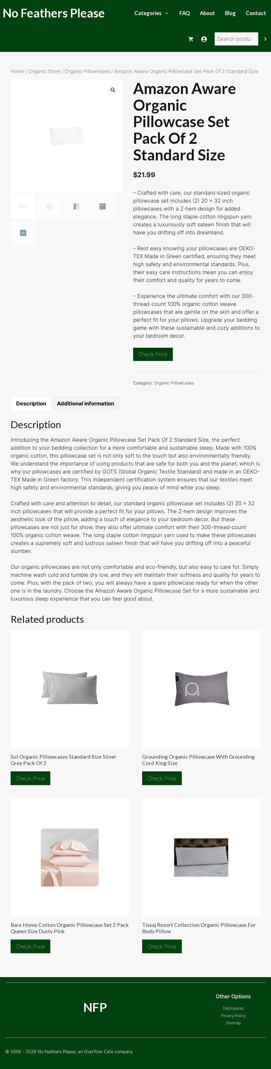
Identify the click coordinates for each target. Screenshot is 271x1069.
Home (17, 71)
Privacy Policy (233, 1015)
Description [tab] (31, 403)
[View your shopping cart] (190, 39)
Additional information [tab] (85, 403)
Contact (256, 13)
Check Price (153, 354)
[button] (113, 90)
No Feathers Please (54, 13)
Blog (230, 13)
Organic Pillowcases (87, 71)
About (207, 13)
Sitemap (233, 1023)
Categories (147, 13)
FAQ (184, 13)
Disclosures (233, 1008)
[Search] (265, 39)
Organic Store (44, 71)
